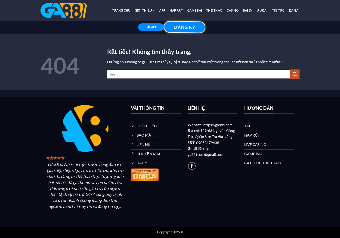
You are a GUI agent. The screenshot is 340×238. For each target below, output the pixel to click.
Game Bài (194, 10)
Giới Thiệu (143, 10)
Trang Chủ (121, 10)
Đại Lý (248, 10)
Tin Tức (278, 10)
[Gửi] (295, 73)
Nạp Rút (176, 10)
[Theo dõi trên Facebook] (192, 166)
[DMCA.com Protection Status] (145, 174)
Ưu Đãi (262, 10)
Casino (232, 10)
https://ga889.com (217, 124)
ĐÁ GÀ (293, 10)
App (162, 10)
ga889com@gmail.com (205, 154)
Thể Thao (214, 10)
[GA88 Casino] (63, 10)
